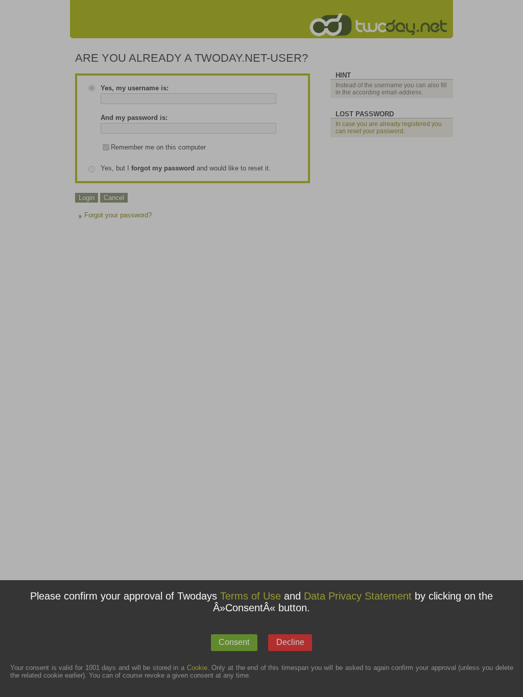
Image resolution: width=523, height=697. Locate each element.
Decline (290, 642)
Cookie (197, 667)
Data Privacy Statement (358, 596)
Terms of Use (250, 596)
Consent (234, 642)
